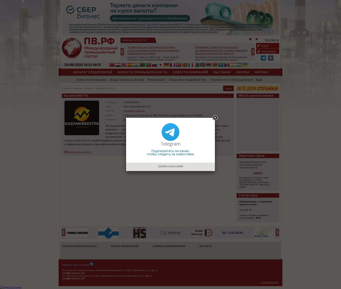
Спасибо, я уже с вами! (170, 165)
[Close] (215, 118)
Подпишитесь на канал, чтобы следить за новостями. (170, 152)
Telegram (171, 144)
